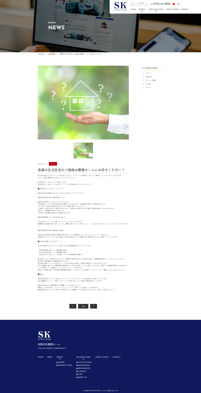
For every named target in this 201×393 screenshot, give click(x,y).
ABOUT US (82, 377)
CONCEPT (82, 371)
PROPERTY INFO (65, 365)
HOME (40, 357)
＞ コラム (146, 87)
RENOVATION (84, 368)
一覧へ (83, 306)
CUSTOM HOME (84, 362)
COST (80, 374)
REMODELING (84, 365)
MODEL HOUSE (172, 9)
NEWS (133, 9)
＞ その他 (146, 83)
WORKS (61, 362)
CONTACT (184, 9)
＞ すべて (146, 73)
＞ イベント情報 (149, 80)
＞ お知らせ (147, 76)
